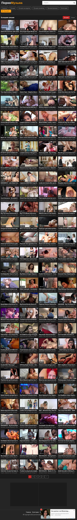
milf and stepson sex (36, 94)
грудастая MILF (53, 48)
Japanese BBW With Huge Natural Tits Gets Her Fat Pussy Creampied (29, 183)
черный (27, 215)
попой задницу (10, 427)
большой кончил (33, 275)
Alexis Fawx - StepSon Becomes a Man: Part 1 (29, 92)
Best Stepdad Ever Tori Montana (48, 441)
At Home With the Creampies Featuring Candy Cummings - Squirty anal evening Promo (10, 259)
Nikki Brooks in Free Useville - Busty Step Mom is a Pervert (48, 213)
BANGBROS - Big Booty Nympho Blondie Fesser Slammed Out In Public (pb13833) (10, 425)
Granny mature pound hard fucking (29, 425)
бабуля (7, 124)
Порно (6, 3)
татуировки (62, 260)
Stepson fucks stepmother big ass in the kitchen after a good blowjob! (10, 46)
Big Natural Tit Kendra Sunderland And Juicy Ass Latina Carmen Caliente (29, 395)
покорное (15, 306)
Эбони (12, 94)
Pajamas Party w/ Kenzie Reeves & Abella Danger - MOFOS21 (48, 304)
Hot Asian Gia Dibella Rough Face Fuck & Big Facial (67, 46)
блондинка (26, 33)
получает (4, 245)
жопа (31, 230)
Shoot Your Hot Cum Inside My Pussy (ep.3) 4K (29, 198)
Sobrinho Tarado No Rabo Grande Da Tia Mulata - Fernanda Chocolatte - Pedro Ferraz (10, 471)
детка (41, 457)
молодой (50, 291)
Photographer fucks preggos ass (67, 380)
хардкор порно (28, 442)
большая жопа (18, 78)
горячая (44, 291)
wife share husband (68, 230)
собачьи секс (9, 336)
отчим (41, 78)
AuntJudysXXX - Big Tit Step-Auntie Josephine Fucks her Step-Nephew (48, 153)
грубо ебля (70, 169)
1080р (74, 260)
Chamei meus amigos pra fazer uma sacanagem (48, 365)
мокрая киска (68, 200)
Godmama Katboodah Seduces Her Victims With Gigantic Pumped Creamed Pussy (67, 198)
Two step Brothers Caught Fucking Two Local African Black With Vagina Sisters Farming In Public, (10, 92)
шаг (2, 94)
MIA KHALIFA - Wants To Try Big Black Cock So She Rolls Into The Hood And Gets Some (48, 471)
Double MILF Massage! (8, 365)
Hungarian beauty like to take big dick (10, 228)
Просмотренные (53, 8)
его (66, 185)
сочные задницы (54, 185)
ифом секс (54, 94)
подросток (61, 78)
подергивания (9, 366)
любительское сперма (34, 200)
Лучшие (12, 8)
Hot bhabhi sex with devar (47, 425)
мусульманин (65, 351)
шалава (22, 48)
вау (40, 382)
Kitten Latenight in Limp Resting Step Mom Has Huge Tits (29, 62)
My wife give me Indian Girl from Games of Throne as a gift (67, 153)
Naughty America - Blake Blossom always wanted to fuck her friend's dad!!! (48, 168)
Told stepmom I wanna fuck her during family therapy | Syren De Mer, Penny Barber (29, 259)
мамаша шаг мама (46, 215)
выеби (46, 48)
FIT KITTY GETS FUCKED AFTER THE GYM (10, 153)
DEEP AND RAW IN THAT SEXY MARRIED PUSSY (67, 62)
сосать (55, 427)
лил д (2, 109)
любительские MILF (12, 215)
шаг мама (34, 63)
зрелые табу (57, 154)
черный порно (46, 382)
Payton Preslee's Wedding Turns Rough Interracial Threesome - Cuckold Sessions (67, 168)
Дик (6, 109)
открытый (7, 94)
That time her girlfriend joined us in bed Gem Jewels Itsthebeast (10, 380)
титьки (26, 109)
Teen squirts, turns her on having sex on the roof (48, 198)
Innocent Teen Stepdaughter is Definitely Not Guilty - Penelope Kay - (67, 274)
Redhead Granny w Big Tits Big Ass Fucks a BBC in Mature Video (67, 107)
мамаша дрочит (67, 473)
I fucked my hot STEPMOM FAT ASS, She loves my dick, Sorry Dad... (29, 319)
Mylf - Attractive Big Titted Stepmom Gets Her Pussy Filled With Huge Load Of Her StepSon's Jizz (48, 410)
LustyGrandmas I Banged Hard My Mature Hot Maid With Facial (29, 153)
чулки (41, 94)
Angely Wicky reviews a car (9, 289)
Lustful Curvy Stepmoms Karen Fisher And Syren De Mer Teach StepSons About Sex (29, 410)
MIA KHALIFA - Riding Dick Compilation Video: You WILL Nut (48, 456)
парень (60, 33)
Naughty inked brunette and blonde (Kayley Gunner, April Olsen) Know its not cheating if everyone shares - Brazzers (67, 183)
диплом (3, 321)
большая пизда (31, 473)
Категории (64, 8)
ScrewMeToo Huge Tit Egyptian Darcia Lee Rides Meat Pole (29, 334)
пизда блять (37, 351)
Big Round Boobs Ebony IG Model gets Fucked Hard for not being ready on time (29, 304)
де (21, 230)
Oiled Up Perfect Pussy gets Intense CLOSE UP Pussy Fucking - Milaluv (10, 243)
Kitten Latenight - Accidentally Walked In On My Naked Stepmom (29, 289)
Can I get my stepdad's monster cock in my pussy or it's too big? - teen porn (48, 77)
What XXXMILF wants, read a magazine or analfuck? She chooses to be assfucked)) (48, 122)
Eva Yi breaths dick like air (66, 334)
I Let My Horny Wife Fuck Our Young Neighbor (67, 228)
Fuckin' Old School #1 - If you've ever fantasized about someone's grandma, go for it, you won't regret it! (48, 274)
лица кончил (10, 139)
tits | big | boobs (37, 291)
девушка (3, 382)
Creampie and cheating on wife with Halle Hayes (48, 62)
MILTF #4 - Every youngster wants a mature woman (10, 137)
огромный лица (16, 275)
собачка (71, 275)
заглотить (70, 48)
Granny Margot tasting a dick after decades (10, 122)
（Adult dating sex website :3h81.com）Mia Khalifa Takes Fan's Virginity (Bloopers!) (67, 350)
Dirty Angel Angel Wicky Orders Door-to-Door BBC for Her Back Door (29, 31)
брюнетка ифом (67, 139)
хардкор (69, 33)
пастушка (33, 48)
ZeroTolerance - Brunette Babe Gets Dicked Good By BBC (10, 198)
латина (3, 185)
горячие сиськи (68, 245)
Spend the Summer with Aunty (10, 31)
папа (43, 169)
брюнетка (31, 321)
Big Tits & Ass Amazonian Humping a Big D (10, 213)
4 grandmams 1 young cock (9, 77)
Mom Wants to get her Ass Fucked (29, 380)
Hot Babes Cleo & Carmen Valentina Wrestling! (10, 441)
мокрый (25, 78)
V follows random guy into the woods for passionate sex (67, 31)
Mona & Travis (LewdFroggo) (10, 319)
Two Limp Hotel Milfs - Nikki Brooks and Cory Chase (67, 410)
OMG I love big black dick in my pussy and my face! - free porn (10, 62)
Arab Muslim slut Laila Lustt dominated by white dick (29, 46)
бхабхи (41, 427)
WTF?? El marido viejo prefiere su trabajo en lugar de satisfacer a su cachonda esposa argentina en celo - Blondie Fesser (29, 228)
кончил (41, 48)
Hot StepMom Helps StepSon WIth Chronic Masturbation (67, 395)
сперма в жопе (24, 94)
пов (21, 291)
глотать (51, 109)
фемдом (68, 457)
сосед (2, 457)
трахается (4, 48)
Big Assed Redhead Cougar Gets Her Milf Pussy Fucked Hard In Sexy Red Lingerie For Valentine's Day (48, 92)
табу (35, 109)
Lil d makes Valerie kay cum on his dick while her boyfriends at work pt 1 (10, 107)
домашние (56, 124)
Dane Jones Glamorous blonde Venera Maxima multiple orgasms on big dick (29, 137)
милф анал (34, 33)
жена (59, 154)
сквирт (52, 139)
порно (41, 33)
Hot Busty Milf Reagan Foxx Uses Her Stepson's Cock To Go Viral (48, 46)
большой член (49, 78)
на (20, 245)
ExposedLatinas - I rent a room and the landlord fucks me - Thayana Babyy (29, 441)
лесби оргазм (33, 169)
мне (22, 442)
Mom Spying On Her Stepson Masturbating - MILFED (48, 395)
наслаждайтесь (44, 185)
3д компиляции (24, 366)
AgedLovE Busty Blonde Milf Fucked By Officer (67, 425)
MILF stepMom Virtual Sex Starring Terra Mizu (67, 365)
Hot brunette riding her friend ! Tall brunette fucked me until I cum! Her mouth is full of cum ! (48, 319)
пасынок (41, 109)
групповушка (31, 397)
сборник (41, 351)
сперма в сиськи (28, 351)
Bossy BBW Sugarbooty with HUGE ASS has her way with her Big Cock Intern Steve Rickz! (10, 168)
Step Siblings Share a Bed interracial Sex (67, 289)
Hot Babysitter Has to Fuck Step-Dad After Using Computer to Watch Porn (10, 274)
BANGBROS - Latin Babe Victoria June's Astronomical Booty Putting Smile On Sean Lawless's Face (10, 183)
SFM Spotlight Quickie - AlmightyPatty (29, 365)
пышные (8, 185)
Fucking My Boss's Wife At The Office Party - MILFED (10, 350)
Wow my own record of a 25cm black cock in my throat (48, 380)
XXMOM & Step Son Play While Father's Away (48, 259)
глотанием (14, 154)
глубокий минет (14, 200)
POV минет (7, 275)
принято (41, 230)
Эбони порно (73, 442)
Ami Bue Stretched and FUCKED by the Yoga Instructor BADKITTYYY (48, 137)
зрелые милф (10, 33)
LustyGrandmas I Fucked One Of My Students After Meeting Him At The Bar (29, 122)
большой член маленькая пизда (16, 63)
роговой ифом (51, 397)
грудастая (54, 321)
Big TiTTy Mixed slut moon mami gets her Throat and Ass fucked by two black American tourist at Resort (29, 213)
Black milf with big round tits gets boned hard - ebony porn (48, 243)
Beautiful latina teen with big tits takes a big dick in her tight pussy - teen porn (67, 319)
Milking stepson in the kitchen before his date (48, 107)
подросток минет (49, 442)
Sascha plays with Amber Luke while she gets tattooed (67, 259)
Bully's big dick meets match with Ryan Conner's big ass (10, 410)
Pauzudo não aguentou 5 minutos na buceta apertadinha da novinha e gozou (29, 243)
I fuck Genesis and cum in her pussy (29, 350)
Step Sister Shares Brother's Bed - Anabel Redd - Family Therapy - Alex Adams (48, 334)
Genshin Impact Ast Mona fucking (29, 456)
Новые (73, 17)
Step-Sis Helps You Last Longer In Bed (29, 77)
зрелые (3, 139)
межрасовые (62, 169)
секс (64, 33)
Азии (73, 33)
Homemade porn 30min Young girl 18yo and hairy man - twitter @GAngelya (48, 31)
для (40, 169)
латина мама (12, 109)
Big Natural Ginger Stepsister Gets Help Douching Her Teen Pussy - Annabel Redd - (29, 274)
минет (27, 48)
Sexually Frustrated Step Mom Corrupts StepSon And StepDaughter (67, 243)
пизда (37, 260)
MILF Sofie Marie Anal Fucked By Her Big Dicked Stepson (67, 137)
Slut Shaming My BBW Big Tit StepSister (29, 107)
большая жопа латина (14, 48)
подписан (61, 185)
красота (3, 230)
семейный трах (29, 260)
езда (63, 94)
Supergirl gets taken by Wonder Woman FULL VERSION (48, 228)
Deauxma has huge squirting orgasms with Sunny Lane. (29, 168)
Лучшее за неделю (24, 8)
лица (21, 109)
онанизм (56, 366)
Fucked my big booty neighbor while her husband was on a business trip (29, 471)
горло (65, 48)
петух (2, 78)
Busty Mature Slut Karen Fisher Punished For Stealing (10, 304)
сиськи (3, 33)
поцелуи (13, 321)
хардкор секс (48, 427)
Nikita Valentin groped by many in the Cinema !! (10, 395)
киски (67, 275)
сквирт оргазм (24, 169)
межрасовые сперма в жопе (67, 63)
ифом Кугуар (30, 412)
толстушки (17, 33)
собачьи (26, 124)
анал (21, 33)
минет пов (7, 154)
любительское (44, 139)
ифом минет (47, 94)
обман (41, 63)
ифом (46, 109)
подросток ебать (66, 336)
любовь (3, 63)
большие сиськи (55, 33)
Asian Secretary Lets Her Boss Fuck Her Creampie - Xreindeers (67, 92)
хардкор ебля (32, 427)
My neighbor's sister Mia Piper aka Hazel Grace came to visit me (10, 456)
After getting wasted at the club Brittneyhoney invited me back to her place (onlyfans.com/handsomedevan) (48, 289)
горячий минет (12, 351)
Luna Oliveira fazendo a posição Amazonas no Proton (67, 456)
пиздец (22, 321)
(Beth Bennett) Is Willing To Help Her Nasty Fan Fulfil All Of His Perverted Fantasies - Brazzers (67, 471)
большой (22, 63)
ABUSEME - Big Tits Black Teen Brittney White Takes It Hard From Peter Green (67, 304)
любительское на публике (54, 63)
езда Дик (46, 457)
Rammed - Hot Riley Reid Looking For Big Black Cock (67, 77)
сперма (47, 33)
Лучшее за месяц (38, 8)
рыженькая (23, 275)
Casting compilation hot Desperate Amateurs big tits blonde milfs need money (48, 350)
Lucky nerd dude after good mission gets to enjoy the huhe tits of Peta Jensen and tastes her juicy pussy (48, 183)
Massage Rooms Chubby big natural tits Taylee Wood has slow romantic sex (67, 213)
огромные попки (64, 109)
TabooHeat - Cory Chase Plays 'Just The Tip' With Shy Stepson (10, 334)
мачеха (22, 260)
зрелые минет (9, 78)
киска (60, 94)
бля (44, 63)
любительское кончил (34, 245)
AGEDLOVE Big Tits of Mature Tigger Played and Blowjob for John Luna (67, 122)
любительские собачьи (12, 169)
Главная (4, 8)
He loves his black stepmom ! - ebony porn (67, 441)
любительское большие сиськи (16, 245)
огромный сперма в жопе (37, 185)
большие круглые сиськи (50, 245)
